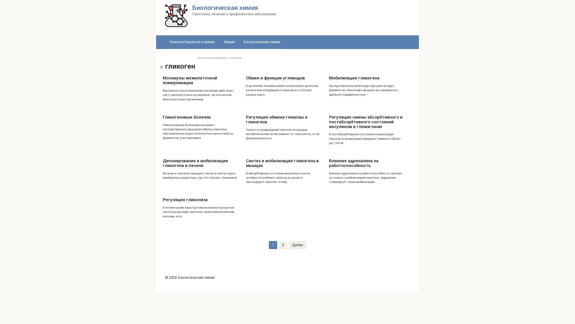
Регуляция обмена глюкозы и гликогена (276, 119)
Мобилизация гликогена (354, 78)
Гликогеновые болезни (187, 117)
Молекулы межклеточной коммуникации (190, 80)
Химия (229, 42)
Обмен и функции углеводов (275, 78)
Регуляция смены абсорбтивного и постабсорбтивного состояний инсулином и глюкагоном (365, 122)
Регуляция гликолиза (185, 199)
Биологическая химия (225, 7)
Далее (297, 245)
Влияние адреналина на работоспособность (353, 163)
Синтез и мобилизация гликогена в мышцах (282, 163)
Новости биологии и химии (192, 42)
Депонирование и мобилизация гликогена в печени (195, 163)
